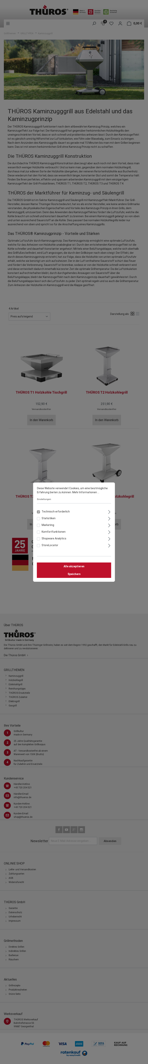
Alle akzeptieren (74, 566)
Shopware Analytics (54, 538)
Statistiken (49, 518)
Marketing (48, 525)
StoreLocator (50, 545)
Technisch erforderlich (56, 511)
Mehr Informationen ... (85, 492)
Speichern (74, 574)
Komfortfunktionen (54, 531)
